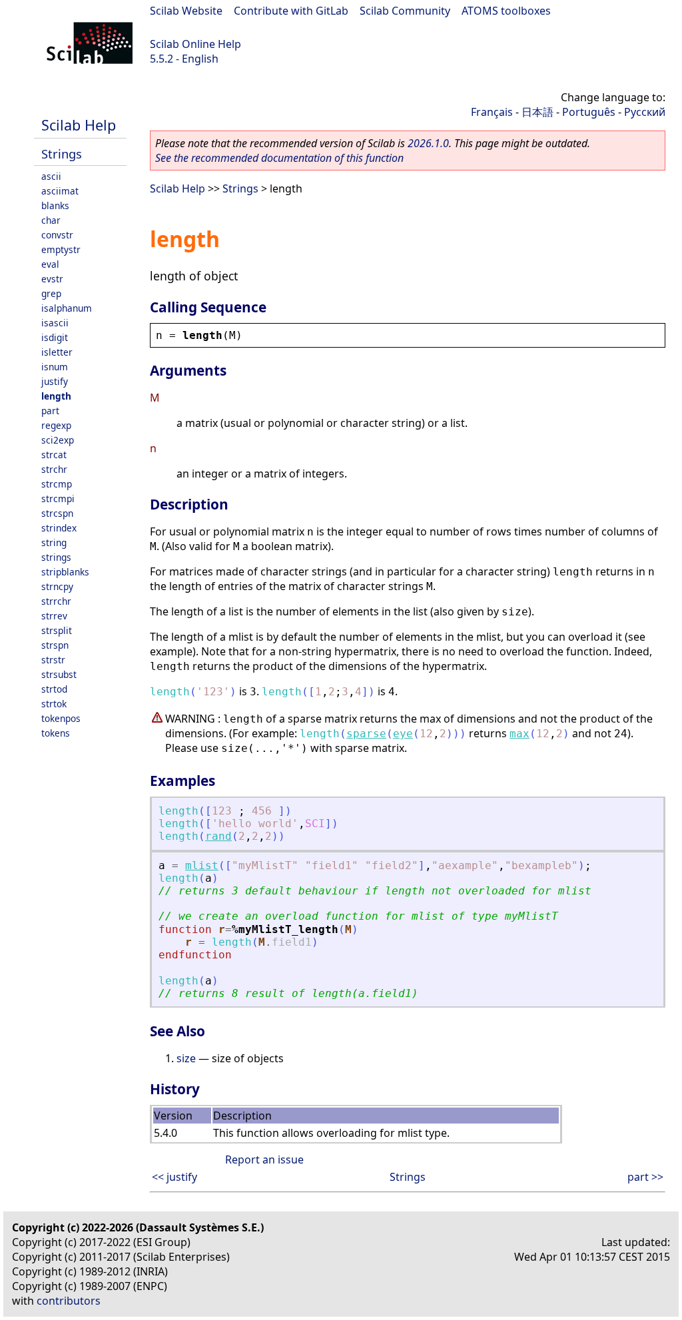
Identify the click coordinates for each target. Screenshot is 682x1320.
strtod (54, 689)
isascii (55, 322)
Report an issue (264, 1159)
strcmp (56, 484)
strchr (54, 469)
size (186, 1058)
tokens (55, 733)
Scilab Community (405, 10)
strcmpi (58, 498)
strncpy (57, 586)
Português (588, 112)
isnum (54, 366)
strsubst (59, 674)
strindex (59, 527)
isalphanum (66, 308)
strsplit (56, 630)
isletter (57, 352)
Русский (644, 112)
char (51, 220)
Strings (61, 153)
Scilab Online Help (195, 44)
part (50, 410)
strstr (53, 659)
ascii (51, 176)
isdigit (54, 337)
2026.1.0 (428, 143)
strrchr (56, 601)
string (54, 542)
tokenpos (61, 718)
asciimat (60, 190)
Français (492, 112)
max (519, 733)
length (56, 396)
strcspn (57, 513)
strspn (55, 645)
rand (218, 836)
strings (56, 557)
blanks (55, 205)
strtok (54, 703)
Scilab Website (186, 10)
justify (54, 381)
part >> (645, 1176)
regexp (56, 425)
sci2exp (57, 440)
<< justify (174, 1176)
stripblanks (65, 571)
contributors (69, 1300)
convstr (57, 234)
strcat (54, 454)
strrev (54, 615)
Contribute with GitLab (291, 10)
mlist (201, 865)
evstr (52, 278)
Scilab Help (78, 125)
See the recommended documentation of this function (279, 158)
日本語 (537, 112)
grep (51, 293)
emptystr (61, 249)
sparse (366, 733)
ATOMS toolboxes (506, 10)
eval (50, 264)
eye (403, 733)
